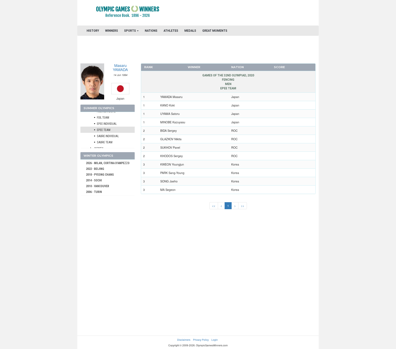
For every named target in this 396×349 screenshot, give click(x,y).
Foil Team (103, 117)
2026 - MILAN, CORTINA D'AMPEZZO (108, 163)
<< (213, 206)
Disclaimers (183, 339)
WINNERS (111, 30)
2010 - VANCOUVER (97, 186)
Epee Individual (107, 123)
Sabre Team (104, 142)
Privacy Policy (201, 339)
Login (214, 339)
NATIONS (151, 30)
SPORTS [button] (130, 30)
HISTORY (93, 30)
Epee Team (103, 130)
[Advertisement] (248, 13)
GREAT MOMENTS (214, 30)
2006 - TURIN (94, 192)
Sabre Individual (108, 136)
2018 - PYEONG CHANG (100, 174)
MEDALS (190, 30)
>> (242, 206)
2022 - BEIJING (95, 168)
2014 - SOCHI (94, 180)
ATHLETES (171, 30)
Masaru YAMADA (120, 67)
